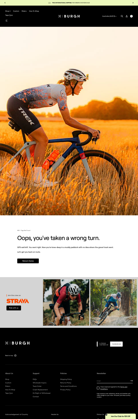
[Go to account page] (126, 16)
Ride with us (13, 308)
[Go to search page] (122, 16)
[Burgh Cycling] (69, 16)
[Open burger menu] (6, 20)
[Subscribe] (131, 380)
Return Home (28, 261)
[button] (122, 16)
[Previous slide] (5, 2)
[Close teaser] (106, 415)
